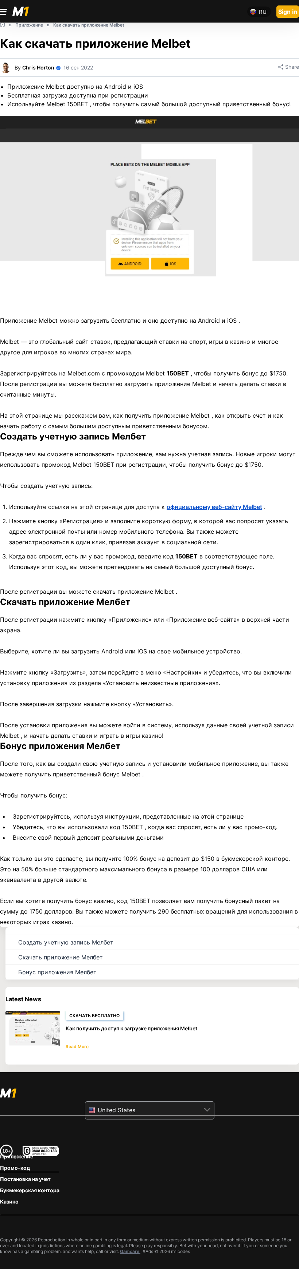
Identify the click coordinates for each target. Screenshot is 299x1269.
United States (116, 1110)
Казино (9, 1201)
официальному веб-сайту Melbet (214, 506)
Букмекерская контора (29, 1190)
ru (263, 11)
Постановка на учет (25, 1179)
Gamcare (130, 1251)
